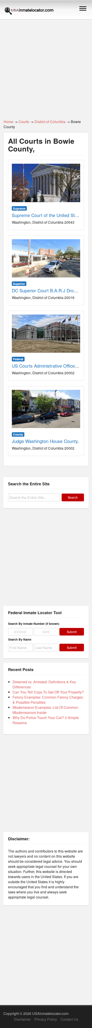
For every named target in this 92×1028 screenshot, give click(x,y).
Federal (18, 359)
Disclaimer (22, 1019)
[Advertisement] (46, 67)
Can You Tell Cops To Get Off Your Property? (48, 692)
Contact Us (69, 1019)
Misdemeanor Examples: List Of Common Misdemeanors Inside (45, 710)
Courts (24, 121)
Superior (19, 284)
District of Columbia (49, 121)
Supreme (19, 208)
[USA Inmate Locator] (29, 11)
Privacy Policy (45, 1019)
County (18, 434)
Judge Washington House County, (45, 441)
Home (8, 121)
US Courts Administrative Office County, (51, 366)
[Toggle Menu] (82, 8)
